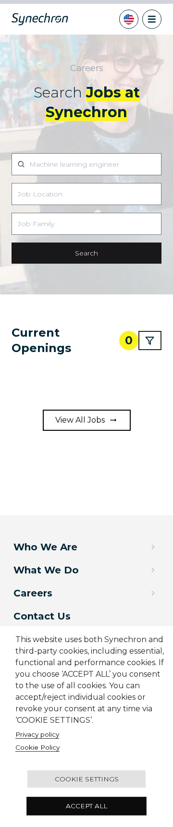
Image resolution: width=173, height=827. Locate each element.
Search (86, 253)
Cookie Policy (37, 747)
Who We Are (45, 547)
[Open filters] (149, 340)
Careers (32, 593)
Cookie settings (87, 779)
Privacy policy (37, 734)
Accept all (86, 806)
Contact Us (42, 616)
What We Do (46, 570)
